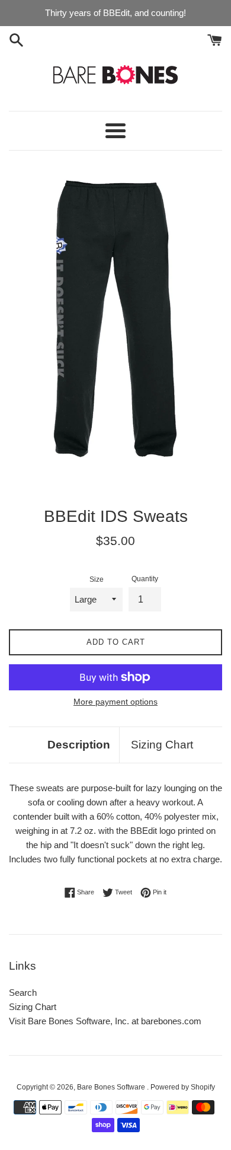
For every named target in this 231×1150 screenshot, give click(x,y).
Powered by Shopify (182, 1087)
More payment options (115, 701)
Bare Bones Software (112, 1087)
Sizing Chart (162, 744)
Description (78, 744)
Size (96, 579)
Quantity (144, 579)
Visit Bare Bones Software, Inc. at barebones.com (105, 1021)
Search (23, 992)
